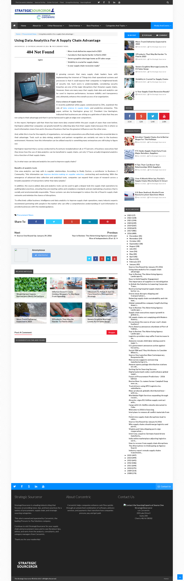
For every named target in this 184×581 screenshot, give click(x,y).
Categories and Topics (115, 25)
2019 (129, 226)
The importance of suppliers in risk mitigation (148, 282)
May (131, 254)
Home (18, 34)
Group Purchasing (72, 2)
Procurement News (29, 34)
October (133, 241)
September (134, 244)
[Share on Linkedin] (90, 222)
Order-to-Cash (52, 2)
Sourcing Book (85, 2)
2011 (129, 466)
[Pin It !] (108, 222)
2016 (129, 233)
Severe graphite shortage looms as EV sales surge (89, 58)
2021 (129, 220)
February (133, 262)
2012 (129, 463)
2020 (129, 223)
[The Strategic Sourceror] (35, 13)
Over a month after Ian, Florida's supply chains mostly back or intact (151, 179)
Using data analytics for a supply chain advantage (58, 40)
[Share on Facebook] (36, 222)
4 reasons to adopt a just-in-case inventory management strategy (101, 294)
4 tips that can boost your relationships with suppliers (148, 166)
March (132, 259)
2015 (129, 455)
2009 (129, 471)
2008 (129, 473)
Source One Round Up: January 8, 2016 (145, 422)
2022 (129, 218)
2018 (129, 228)
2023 (129, 215)
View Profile (42, 255)
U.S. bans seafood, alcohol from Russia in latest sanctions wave (149, 193)
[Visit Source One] (72, 222)
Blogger (112, 332)
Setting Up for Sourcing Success (143, 369)
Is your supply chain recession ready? (84, 66)
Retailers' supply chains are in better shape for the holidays (152, 138)
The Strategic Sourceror (23, 579)
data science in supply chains (76, 108)
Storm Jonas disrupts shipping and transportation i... (143, 295)
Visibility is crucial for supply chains (83, 62)
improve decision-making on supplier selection (64, 174)
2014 (129, 458)
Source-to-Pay (40, 2)
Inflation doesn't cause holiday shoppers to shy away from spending (65, 294)
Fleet (62, 2)
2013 (129, 460)
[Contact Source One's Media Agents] (144, 505)
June (131, 251)
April (131, 257)
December (134, 236)
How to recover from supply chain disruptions (148, 443)
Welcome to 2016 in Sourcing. (141, 410)
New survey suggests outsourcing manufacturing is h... (143, 361)
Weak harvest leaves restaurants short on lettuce (30, 295)
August (132, 246)
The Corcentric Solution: (24, 2)
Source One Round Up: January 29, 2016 (146, 267)
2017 (129, 231)
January (132, 264)
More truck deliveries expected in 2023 (85, 51)
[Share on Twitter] (54, 222)
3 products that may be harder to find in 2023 (87, 55)
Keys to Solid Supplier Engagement (144, 279)
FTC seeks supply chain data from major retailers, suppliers (150, 152)
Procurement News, (60, 46)
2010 (129, 468)
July (131, 249)
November (134, 238)
